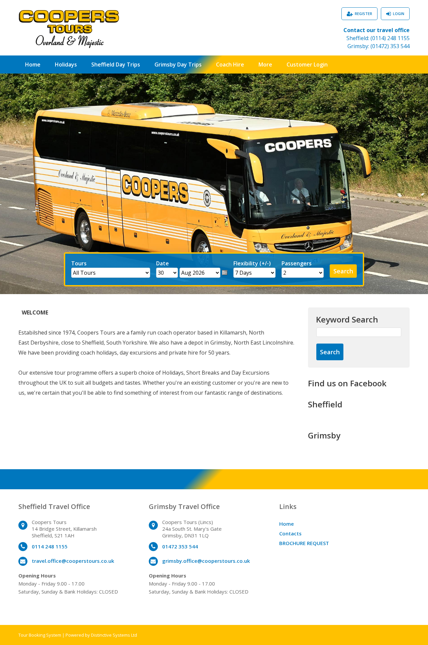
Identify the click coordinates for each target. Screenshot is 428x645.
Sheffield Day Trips (115, 64)
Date (162, 263)
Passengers (297, 263)
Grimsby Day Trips (178, 64)
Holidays (66, 64)
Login (398, 13)
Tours (79, 263)
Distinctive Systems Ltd (114, 635)
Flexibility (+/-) (252, 263)
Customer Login (307, 64)
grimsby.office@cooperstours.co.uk (206, 560)
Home (32, 64)
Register (363, 13)
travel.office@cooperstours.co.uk (73, 560)
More (265, 64)
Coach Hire (230, 64)
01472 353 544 (180, 546)
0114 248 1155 (50, 546)
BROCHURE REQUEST (304, 543)
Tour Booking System (39, 635)
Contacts (290, 533)
